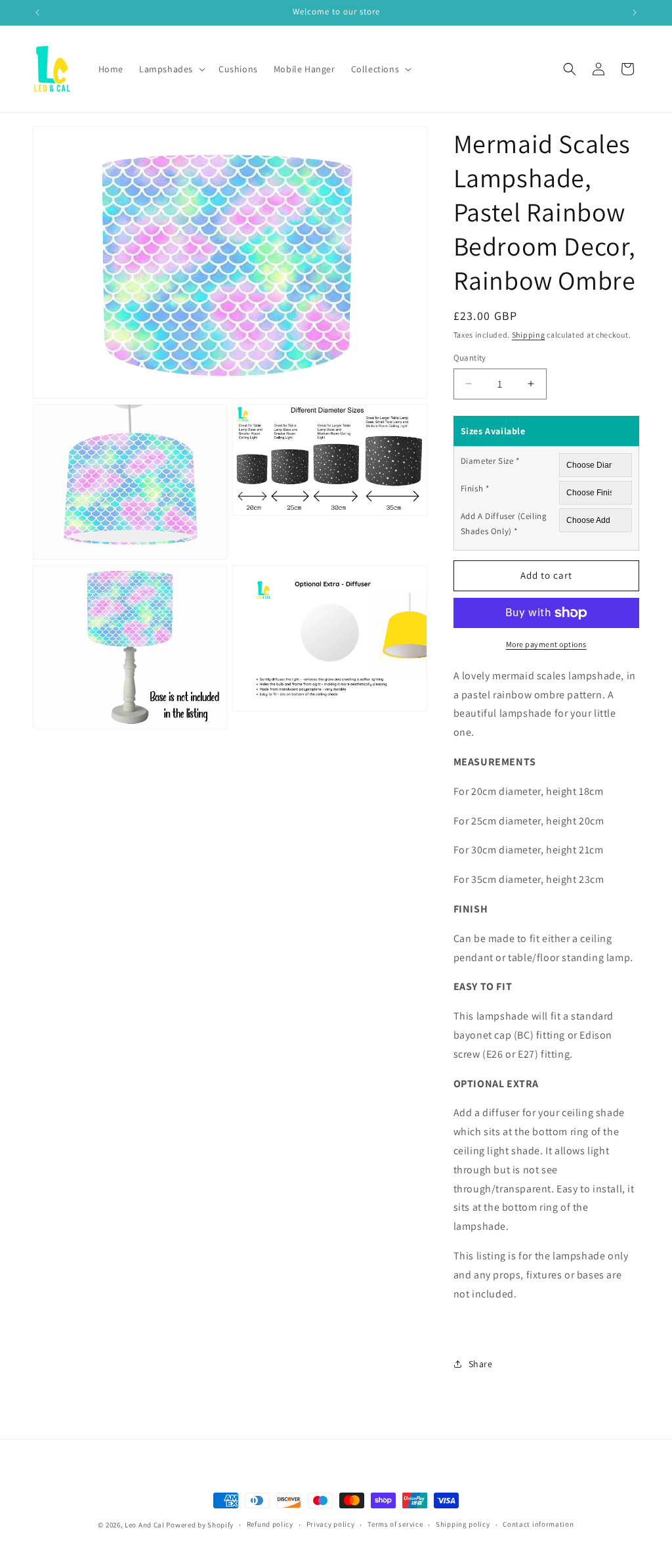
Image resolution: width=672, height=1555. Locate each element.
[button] (171, 69)
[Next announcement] (634, 12)
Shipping (528, 335)
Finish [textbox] (475, 488)
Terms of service (395, 1524)
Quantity (469, 357)
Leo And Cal (145, 1524)
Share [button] (481, 1364)
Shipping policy (463, 1524)
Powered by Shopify (200, 1524)
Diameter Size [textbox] (490, 460)
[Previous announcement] (37, 12)
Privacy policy (330, 1524)
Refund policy (270, 1524)
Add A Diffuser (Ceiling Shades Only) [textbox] (504, 523)
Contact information (538, 1524)
